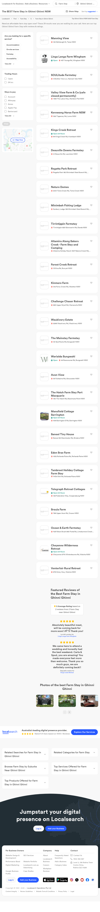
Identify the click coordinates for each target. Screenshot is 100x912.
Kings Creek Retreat (50, 622)
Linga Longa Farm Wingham (50, 601)
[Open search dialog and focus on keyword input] (4, 15)
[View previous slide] (48, 666)
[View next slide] (52, 666)
